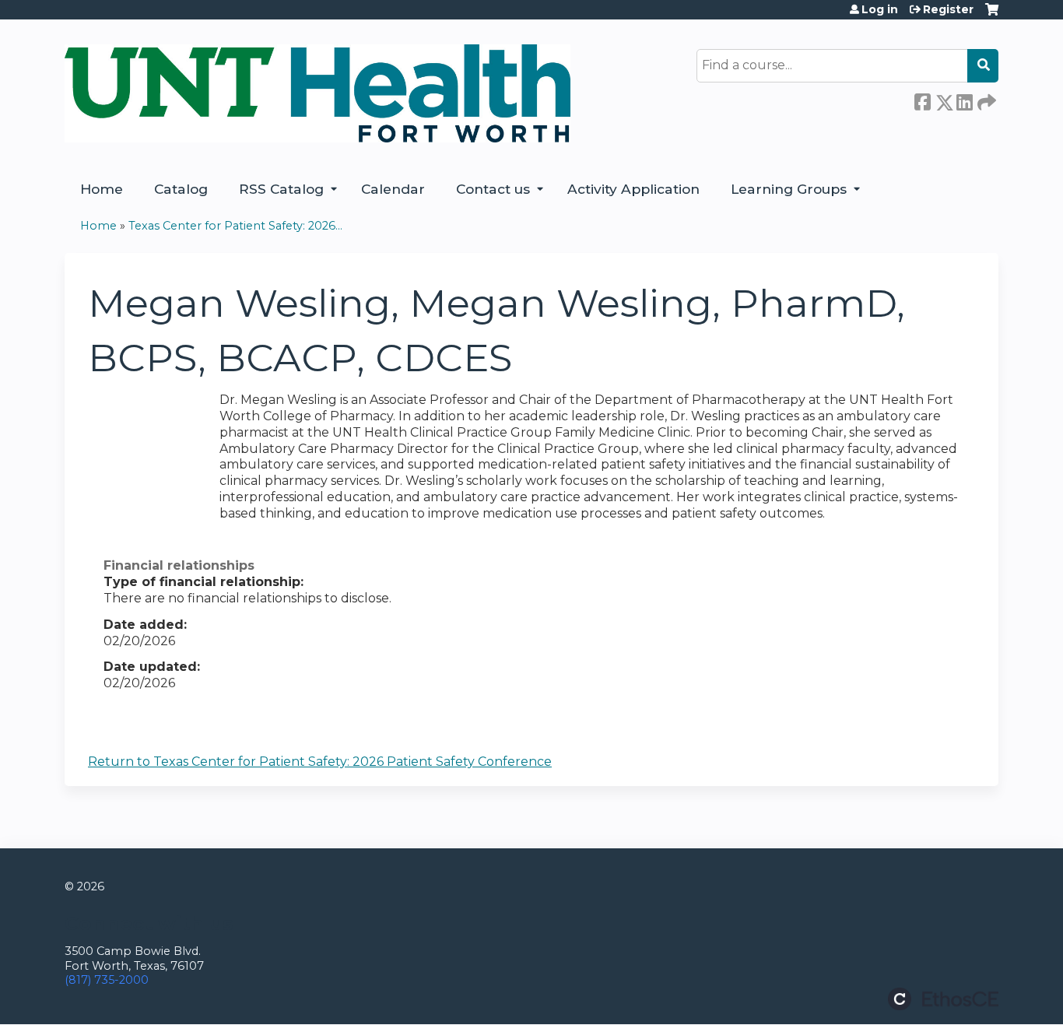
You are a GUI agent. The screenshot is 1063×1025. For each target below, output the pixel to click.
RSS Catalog (281, 189)
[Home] (317, 93)
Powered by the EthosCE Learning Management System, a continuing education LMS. (943, 999)
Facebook (922, 99)
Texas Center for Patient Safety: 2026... (235, 226)
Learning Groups (789, 189)
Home (101, 189)
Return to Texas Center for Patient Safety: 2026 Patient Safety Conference (320, 761)
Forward (985, 99)
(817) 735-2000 (107, 980)
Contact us (493, 189)
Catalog (181, 189)
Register (948, 9)
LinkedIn (964, 99)
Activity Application (633, 189)
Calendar (393, 189)
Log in (879, 9)
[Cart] (991, 15)
